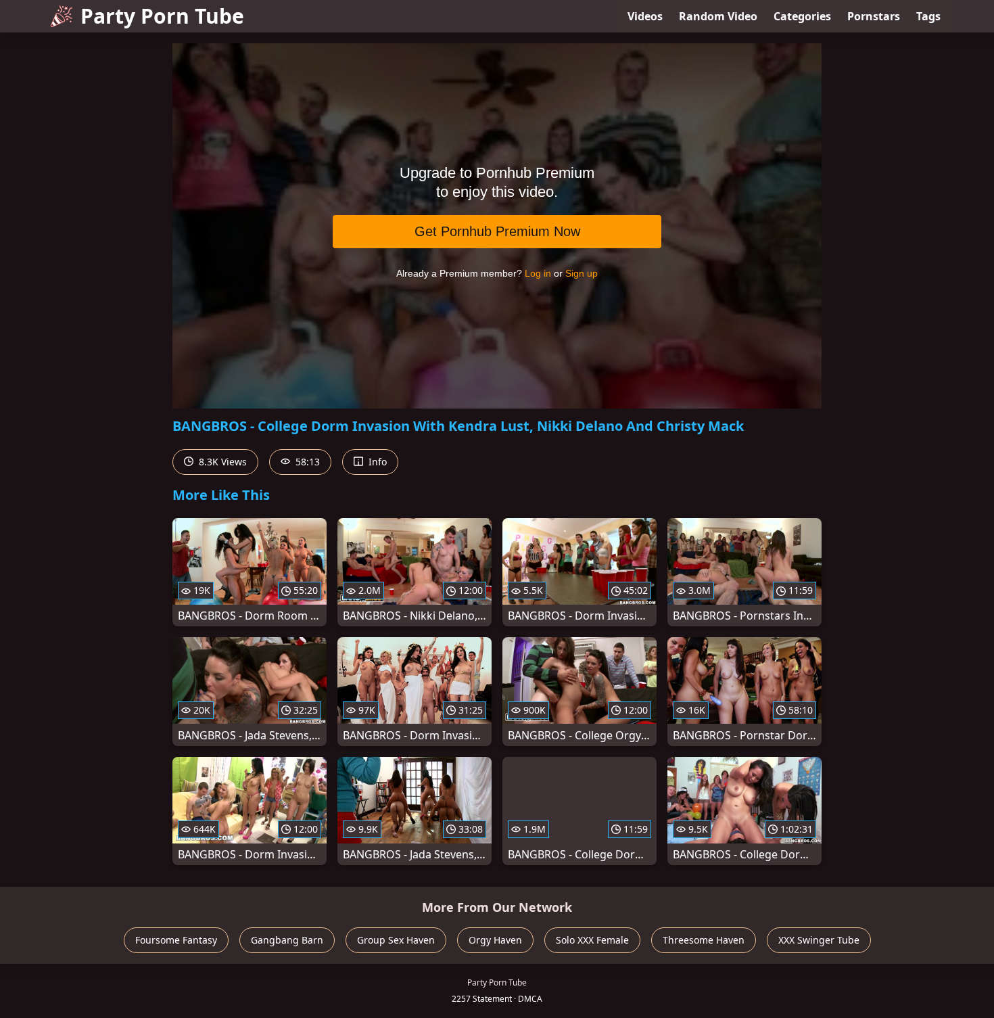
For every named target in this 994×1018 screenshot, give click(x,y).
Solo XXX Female (592, 939)
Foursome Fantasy (176, 939)
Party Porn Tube (162, 16)
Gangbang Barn (287, 939)
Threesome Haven (703, 939)
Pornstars (873, 16)
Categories (802, 16)
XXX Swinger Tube (818, 939)
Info (376, 461)
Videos (645, 16)
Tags (928, 16)
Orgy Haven (495, 939)
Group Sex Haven (396, 939)
